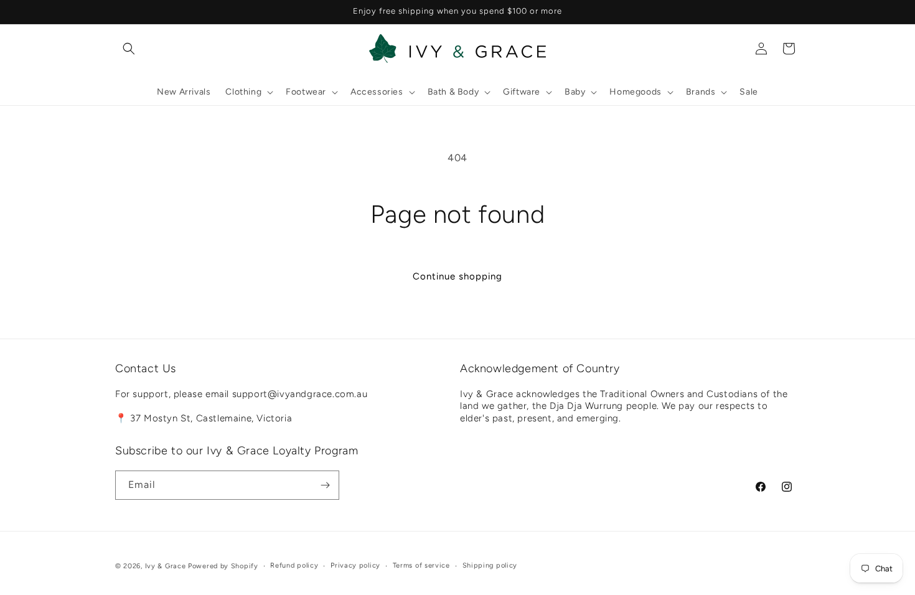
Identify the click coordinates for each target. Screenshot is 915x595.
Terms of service (421, 565)
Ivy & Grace (165, 566)
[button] (129, 48)
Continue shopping (457, 276)
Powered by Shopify (223, 566)
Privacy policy (355, 565)
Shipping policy (490, 565)
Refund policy (294, 565)
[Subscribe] (325, 485)
